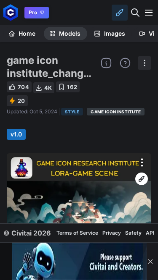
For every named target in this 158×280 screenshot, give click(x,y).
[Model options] (144, 63)
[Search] (135, 12)
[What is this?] (106, 63)
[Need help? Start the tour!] (125, 63)
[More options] (142, 162)
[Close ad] (150, 261)
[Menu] (149, 12)
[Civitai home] (10, 12)
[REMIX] (141, 179)
